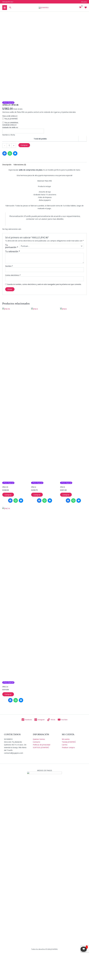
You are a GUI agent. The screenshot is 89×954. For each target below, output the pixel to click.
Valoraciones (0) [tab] (20, 164)
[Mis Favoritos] (86, 7)
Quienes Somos (39, 739)
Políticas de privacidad (41, 744)
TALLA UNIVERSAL (11, 122)
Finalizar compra (68, 747)
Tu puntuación (11, 246)
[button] (10, 7)
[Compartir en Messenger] (15, 153)
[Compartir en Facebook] (4, 153)
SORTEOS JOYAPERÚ (41, 747)
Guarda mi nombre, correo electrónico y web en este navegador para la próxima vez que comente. (44, 284)
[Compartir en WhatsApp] (10, 153)
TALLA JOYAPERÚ (11, 119)
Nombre (9, 266)
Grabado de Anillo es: (10, 127)
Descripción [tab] (6, 164)
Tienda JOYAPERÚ (69, 742)
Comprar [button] (8, 494)
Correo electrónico (13, 275)
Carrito (64, 744)
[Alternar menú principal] (4, 7)
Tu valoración (12, 251)
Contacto (36, 742)
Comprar (24, 145)
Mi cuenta (65, 739)
